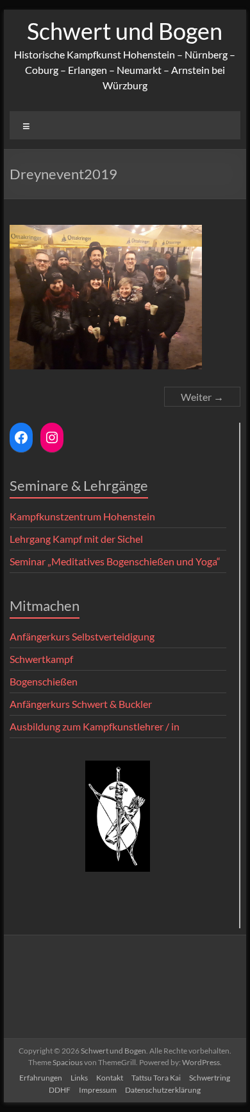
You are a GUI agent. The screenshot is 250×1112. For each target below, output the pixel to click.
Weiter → (202, 397)
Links (79, 1077)
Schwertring (209, 1077)
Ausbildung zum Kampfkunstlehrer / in (94, 726)
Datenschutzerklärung (163, 1090)
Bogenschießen (44, 681)
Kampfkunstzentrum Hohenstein (82, 516)
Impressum (98, 1090)
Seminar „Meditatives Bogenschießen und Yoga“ (115, 561)
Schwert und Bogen (124, 31)
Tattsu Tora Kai (156, 1077)
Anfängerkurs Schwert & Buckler (81, 704)
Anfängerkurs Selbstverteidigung (82, 636)
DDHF (60, 1090)
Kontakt (109, 1077)
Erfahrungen (40, 1077)
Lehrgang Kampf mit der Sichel (76, 539)
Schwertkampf (41, 659)
